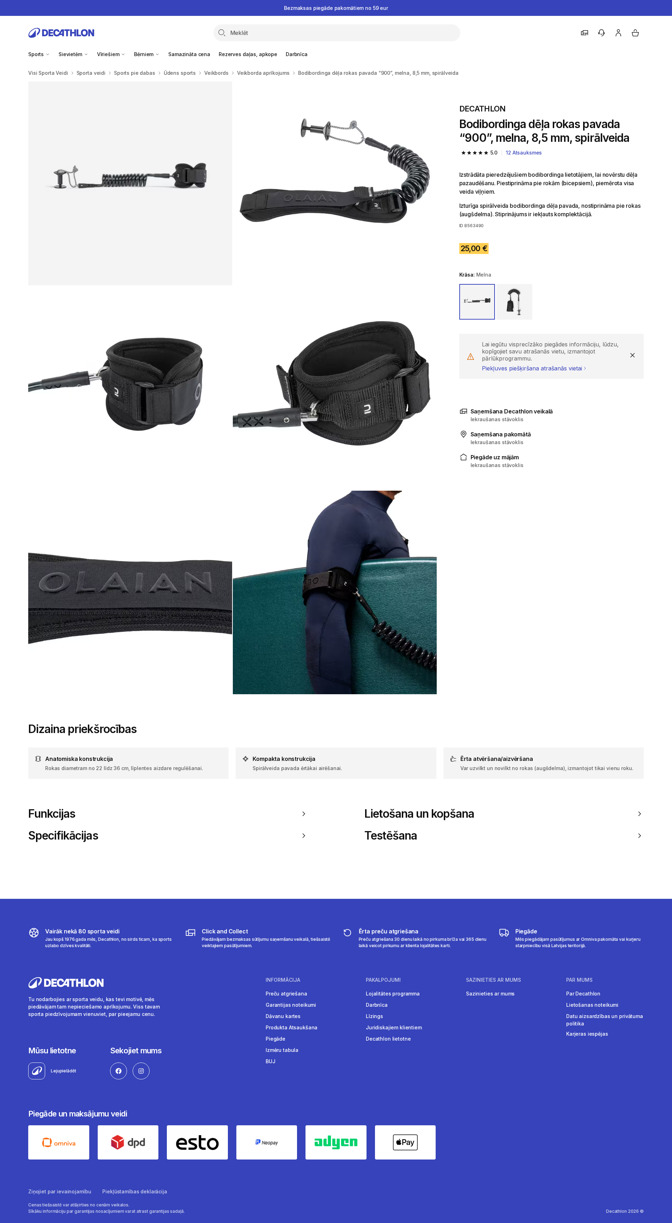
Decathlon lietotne (388, 1039)
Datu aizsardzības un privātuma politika (604, 1020)
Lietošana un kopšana (419, 814)
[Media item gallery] (232, 387)
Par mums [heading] (579, 980)
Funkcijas (51, 814)
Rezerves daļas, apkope (248, 54)
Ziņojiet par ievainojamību (59, 1191)
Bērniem (144, 54)
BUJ (271, 1061)
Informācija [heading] (283, 980)
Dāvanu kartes (283, 1016)
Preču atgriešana (286, 994)
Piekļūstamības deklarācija (134, 1191)
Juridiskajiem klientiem (394, 1027)
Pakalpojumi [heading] (383, 980)
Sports (36, 54)
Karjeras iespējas (587, 1034)
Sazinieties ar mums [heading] (493, 980)
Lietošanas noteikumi (592, 1005)
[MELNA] (477, 302)
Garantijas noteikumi (291, 1005)
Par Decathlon (583, 994)
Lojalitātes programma (393, 994)
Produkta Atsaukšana (291, 1027)
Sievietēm (71, 54)
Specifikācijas (63, 835)
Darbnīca (297, 54)
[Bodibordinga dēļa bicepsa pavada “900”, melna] (130, 183)
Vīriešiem (109, 54)
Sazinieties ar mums (490, 994)
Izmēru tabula (282, 1050)
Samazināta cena (189, 54)
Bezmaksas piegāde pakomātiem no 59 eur (336, 8)
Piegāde (275, 1039)
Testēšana (390, 835)
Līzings (374, 1016)
